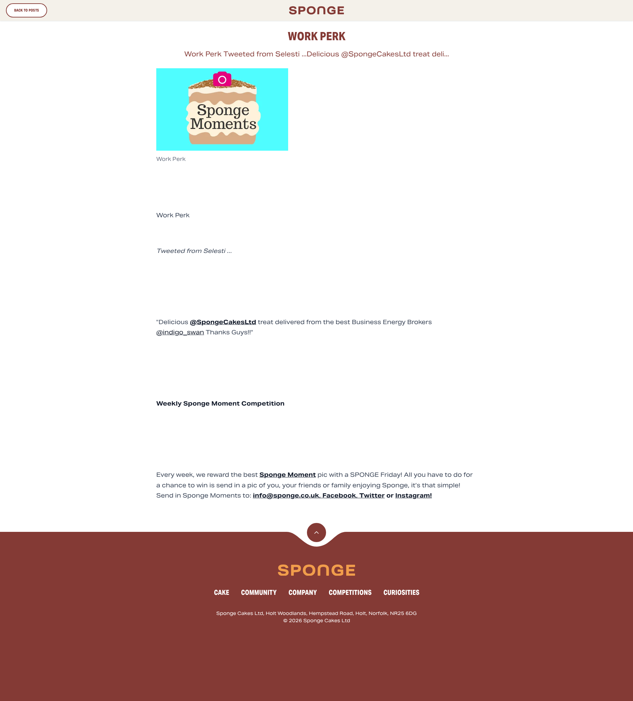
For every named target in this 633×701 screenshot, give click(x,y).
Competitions (350, 592)
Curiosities (401, 592)
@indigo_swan (180, 332)
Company (302, 592)
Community (259, 592)
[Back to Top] (316, 532)
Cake (221, 592)
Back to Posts (26, 10)
